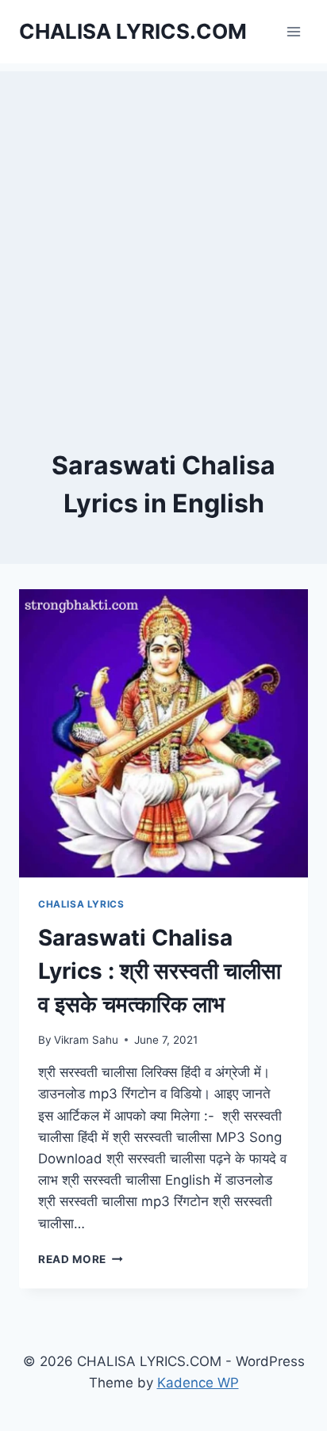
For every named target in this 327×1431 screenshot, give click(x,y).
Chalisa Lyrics (81, 904)
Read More (80, 1259)
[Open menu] (293, 31)
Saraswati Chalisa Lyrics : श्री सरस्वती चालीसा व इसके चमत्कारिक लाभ (159, 971)
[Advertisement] (163, 234)
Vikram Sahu (86, 1039)
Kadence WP (198, 1383)
